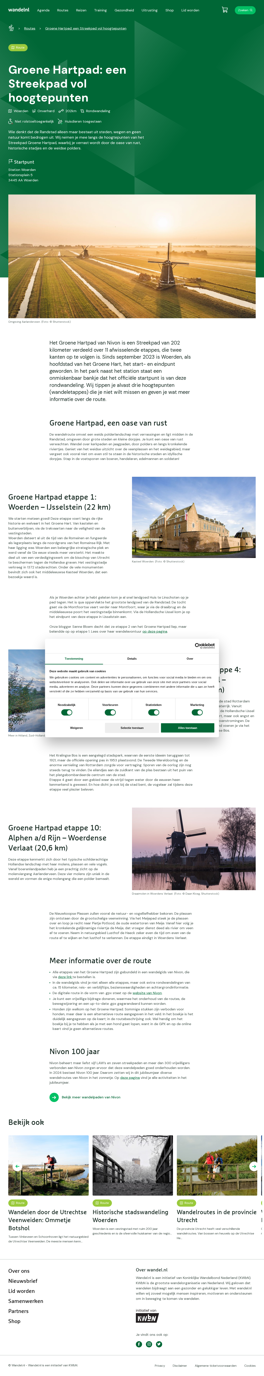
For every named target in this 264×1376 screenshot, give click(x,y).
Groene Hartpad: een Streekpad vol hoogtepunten (85, 28)
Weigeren (76, 727)
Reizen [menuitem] (81, 10)
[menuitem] (18, 10)
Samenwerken (25, 1301)
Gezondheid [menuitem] (124, 10)
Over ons (19, 1271)
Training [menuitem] (100, 10)
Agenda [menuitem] (43, 10)
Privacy (160, 1366)
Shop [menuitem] (169, 10)
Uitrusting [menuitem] (150, 10)
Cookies (250, 1366)
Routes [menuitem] (62, 10)
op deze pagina (154, 631)
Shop (14, 1321)
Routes (29, 28)
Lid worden (21, 1291)
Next (254, 1166)
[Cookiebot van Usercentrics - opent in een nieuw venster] (198, 646)
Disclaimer (180, 1366)
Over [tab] (190, 658)
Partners (18, 1311)
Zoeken (243, 10)
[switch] (110, 712)
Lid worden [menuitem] (190, 10)
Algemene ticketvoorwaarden (216, 1366)
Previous (17, 1166)
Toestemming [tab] (74, 658)
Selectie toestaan (132, 727)
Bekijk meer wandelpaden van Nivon (91, 1097)
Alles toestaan (187, 727)
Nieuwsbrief (22, 1281)
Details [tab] (132, 658)
